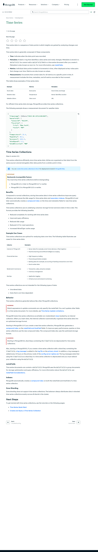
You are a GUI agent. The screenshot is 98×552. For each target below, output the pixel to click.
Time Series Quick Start (18, 407)
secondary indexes (58, 198)
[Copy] (78, 113)
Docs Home (9, 18)
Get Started (88, 5)
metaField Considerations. (15, 373)
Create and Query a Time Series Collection (25, 411)
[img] (7, 40)
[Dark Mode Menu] (94, 12)
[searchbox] (60, 12)
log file (40, 351)
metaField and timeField (32, 328)
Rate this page (10, 36)
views (57, 316)
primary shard (53, 351)
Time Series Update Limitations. (52, 311)
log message (21, 351)
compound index (33, 201)
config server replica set (50, 354)
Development (19, 18)
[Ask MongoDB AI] (91, 12)
